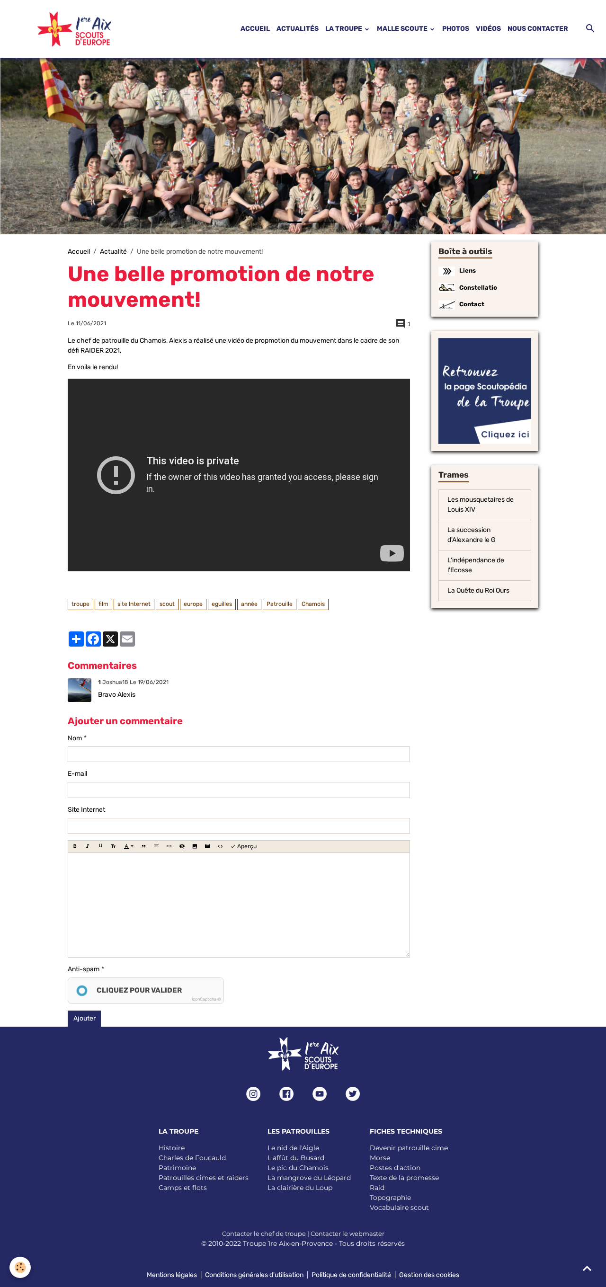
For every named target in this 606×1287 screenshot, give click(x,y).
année (249, 604)
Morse (380, 1158)
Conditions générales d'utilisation (254, 1275)
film (103, 604)
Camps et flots (183, 1187)
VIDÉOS (488, 29)
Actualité (113, 252)
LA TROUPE (344, 29)
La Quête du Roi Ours (478, 590)
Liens (467, 270)
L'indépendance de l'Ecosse (475, 565)
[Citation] (143, 846)
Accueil (79, 252)
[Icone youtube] (319, 1094)
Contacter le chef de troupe (264, 1233)
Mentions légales (172, 1275)
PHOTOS (455, 29)
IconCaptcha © (206, 999)
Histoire (172, 1148)
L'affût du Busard (295, 1158)
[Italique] (87, 846)
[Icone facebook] (286, 1094)
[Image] (194, 846)
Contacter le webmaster (347, 1233)
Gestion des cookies (429, 1275)
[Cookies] (20, 1267)
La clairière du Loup (299, 1187)
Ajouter (84, 1018)
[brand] (62, 29)
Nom (75, 738)
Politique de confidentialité (351, 1275)
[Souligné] (100, 846)
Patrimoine (177, 1167)
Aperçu (246, 846)
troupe (80, 604)
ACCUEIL (255, 29)
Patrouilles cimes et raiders (204, 1177)
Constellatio (478, 287)
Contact (471, 304)
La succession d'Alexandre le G (471, 535)
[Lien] (169, 846)
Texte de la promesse (404, 1177)
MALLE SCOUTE (403, 29)
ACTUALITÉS (297, 29)
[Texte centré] (156, 846)
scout (167, 604)
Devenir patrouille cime (409, 1148)
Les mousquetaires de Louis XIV (480, 505)
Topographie (390, 1197)
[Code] (220, 846)
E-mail (77, 774)
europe (193, 604)
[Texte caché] (181, 846)
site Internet (134, 604)
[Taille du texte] (113, 846)
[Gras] (74, 846)
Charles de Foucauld (192, 1158)
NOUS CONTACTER (538, 29)
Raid (377, 1187)
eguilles (222, 604)
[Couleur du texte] (128, 846)
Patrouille (280, 604)
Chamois (313, 604)
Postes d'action (395, 1167)
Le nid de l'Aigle (293, 1148)
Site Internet (86, 810)
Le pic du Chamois (298, 1167)
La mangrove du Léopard (309, 1177)
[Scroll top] (587, 1268)
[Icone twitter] (353, 1094)
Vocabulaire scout (399, 1207)
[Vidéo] (207, 846)
